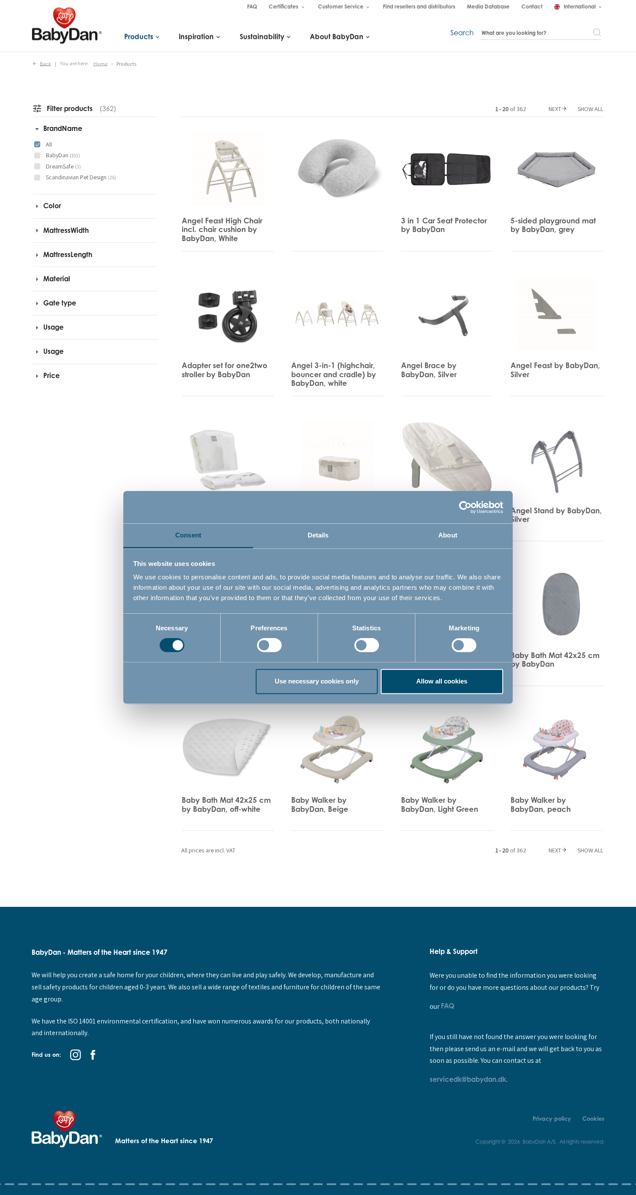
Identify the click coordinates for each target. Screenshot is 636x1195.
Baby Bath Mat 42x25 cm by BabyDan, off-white (226, 804)
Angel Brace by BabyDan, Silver (428, 369)
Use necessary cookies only (317, 681)
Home (100, 63)
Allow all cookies (441, 681)
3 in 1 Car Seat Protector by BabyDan (444, 225)
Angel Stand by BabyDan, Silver (556, 515)
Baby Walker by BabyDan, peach (541, 804)
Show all (590, 109)
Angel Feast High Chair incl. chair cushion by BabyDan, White (222, 229)
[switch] (269, 645)
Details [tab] (318, 535)
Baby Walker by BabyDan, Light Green (439, 804)
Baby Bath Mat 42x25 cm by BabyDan (555, 659)
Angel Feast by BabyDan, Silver (555, 369)
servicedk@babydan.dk (468, 1079)
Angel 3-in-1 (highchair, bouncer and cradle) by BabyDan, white (333, 374)
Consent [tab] (188, 535)
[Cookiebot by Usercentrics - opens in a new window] (465, 507)
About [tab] (447, 535)
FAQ (447, 1005)
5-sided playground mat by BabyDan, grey (553, 225)
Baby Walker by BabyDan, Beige (319, 804)
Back (45, 63)
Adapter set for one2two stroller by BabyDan (224, 369)
